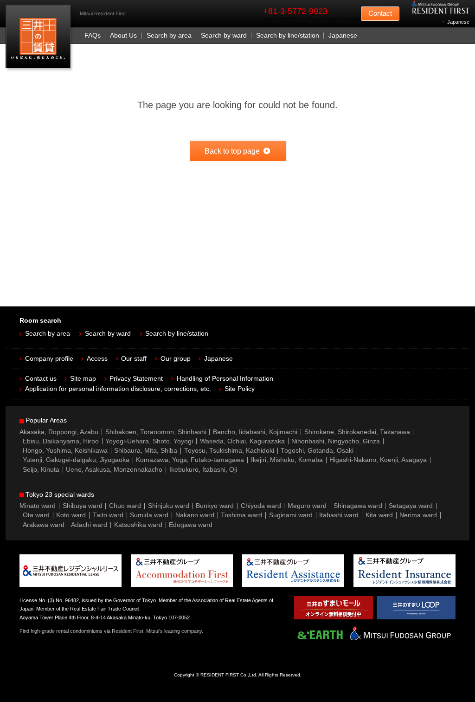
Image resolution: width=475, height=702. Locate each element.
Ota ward (36, 515)
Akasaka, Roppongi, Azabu (58, 432)
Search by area (169, 35)
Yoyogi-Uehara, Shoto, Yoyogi (149, 441)
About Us (123, 35)
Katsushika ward (138, 524)
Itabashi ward (339, 515)
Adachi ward (89, 524)
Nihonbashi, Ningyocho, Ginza (335, 441)
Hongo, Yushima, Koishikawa (65, 450)
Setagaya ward (411, 505)
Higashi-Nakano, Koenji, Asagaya (378, 459)
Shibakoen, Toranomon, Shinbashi (155, 432)
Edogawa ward (190, 524)
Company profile (49, 358)
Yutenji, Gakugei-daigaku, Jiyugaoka (76, 459)
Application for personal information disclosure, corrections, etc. (118, 388)
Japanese (458, 22)
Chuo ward (125, 505)
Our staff (134, 358)
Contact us (41, 378)
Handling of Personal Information (225, 378)
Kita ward (379, 515)
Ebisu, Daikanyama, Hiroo (61, 441)
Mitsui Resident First (40, 39)
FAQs (92, 35)
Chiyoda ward (261, 505)
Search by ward (224, 35)
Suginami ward (291, 515)
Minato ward (37, 505)
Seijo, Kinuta (41, 469)
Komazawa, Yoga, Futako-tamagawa (190, 459)
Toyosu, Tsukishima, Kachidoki (229, 450)
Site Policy (240, 388)
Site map (83, 378)
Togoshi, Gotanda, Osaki (317, 450)
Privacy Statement (136, 378)
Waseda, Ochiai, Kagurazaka (242, 441)
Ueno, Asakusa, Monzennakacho (114, 469)
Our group (175, 358)
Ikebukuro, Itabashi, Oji (203, 469)
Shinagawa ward (358, 505)
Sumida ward (149, 515)
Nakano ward (194, 515)
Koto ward (71, 515)
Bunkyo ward (215, 505)
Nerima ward (418, 515)
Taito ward (108, 515)
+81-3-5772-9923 (295, 11)
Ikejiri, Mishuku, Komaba (287, 459)
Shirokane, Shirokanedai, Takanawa (357, 432)
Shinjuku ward (168, 505)
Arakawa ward (43, 524)
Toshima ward (241, 515)
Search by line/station (287, 35)
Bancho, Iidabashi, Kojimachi (255, 432)
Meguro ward (307, 505)
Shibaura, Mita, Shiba (145, 450)
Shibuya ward (83, 505)
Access (97, 358)
